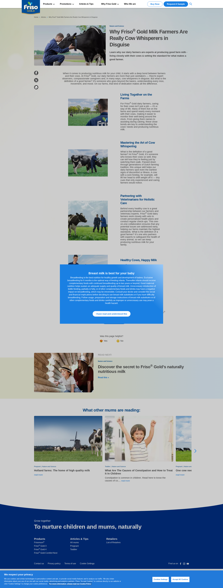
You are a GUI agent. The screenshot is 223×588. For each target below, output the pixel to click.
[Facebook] (36, 74)
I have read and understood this (111, 314)
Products (47, 4)
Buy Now (154, 4)
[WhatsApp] (36, 89)
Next (195, 451)
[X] (36, 82)
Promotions (65, 4)
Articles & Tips (86, 4)
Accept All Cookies (180, 579)
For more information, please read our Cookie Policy (70, 584)
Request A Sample (176, 4)
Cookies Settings (161, 579)
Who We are (130, 4)
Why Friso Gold (108, 4)
